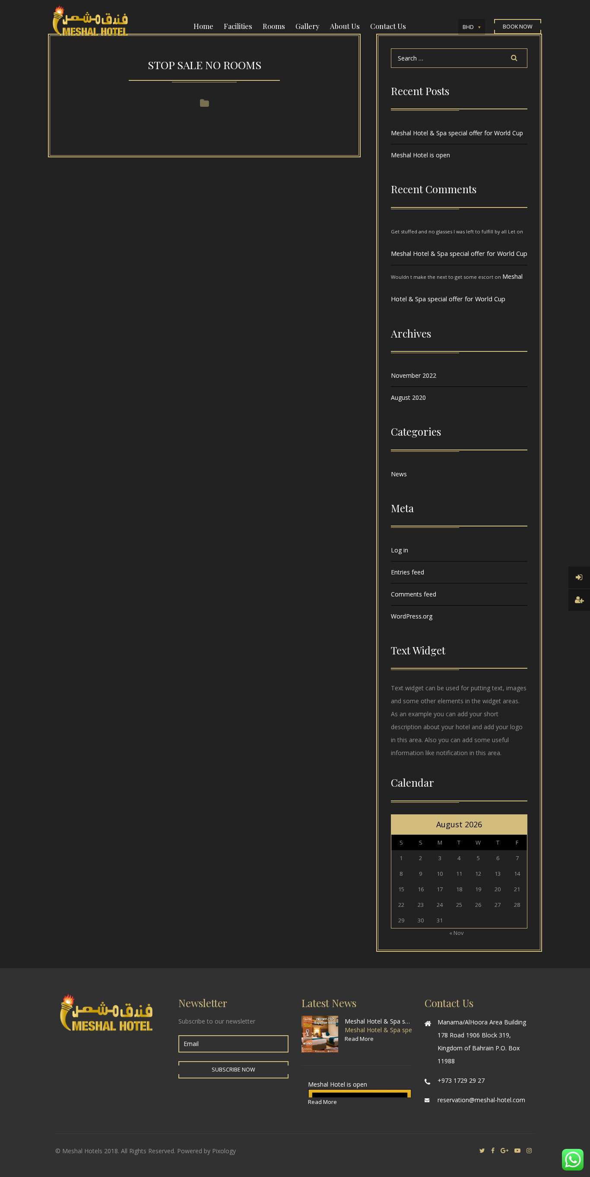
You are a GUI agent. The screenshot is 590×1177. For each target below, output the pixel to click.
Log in (399, 550)
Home (203, 26)
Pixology (224, 1151)
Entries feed (407, 572)
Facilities (238, 26)
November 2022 (413, 375)
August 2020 (408, 397)
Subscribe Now (233, 1069)
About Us (345, 26)
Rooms (274, 26)
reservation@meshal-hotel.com (481, 1100)
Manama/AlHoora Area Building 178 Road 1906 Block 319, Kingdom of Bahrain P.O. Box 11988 (482, 1041)
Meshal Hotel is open (420, 155)
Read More (359, 1039)
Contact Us (388, 26)
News (399, 474)
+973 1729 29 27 (461, 1080)
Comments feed (413, 594)
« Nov (456, 933)
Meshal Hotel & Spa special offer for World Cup (457, 133)
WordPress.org (411, 616)
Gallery (307, 26)
